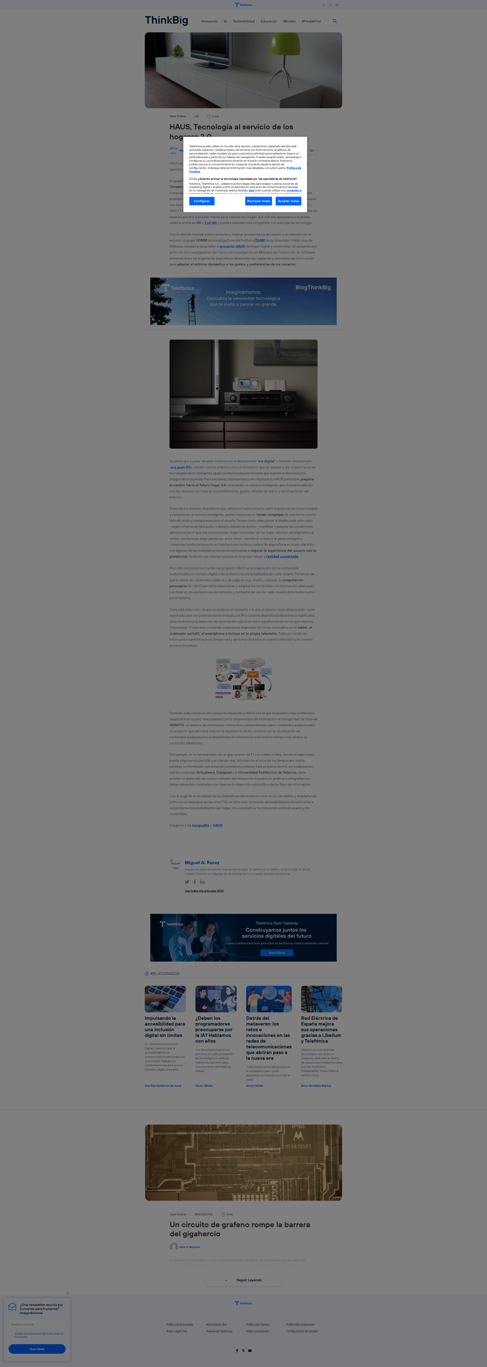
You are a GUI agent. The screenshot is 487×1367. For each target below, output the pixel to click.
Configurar (202, 201)
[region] (245, 174)
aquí (251, 190)
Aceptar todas (288, 201)
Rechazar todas (258, 201)
